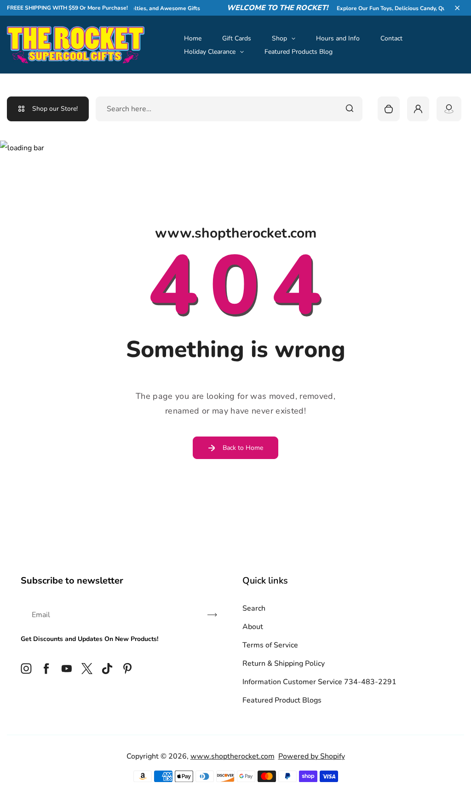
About (252, 627)
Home (192, 38)
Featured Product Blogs (282, 700)
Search (253, 608)
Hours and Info (338, 38)
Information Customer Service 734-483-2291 (319, 682)
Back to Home (243, 447)
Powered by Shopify (311, 756)
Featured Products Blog (298, 51)
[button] (457, 8)
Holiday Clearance (210, 51)
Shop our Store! (55, 108)
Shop (279, 38)
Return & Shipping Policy (283, 663)
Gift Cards (236, 38)
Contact (391, 38)
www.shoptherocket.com (232, 756)
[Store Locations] (449, 108)
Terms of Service (270, 645)
